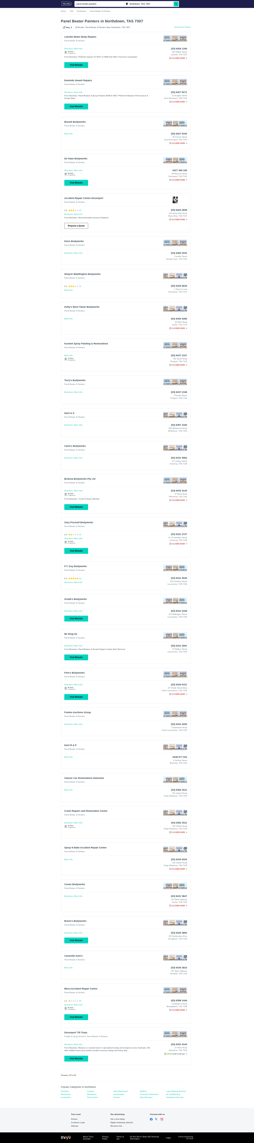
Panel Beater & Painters (74, 41)
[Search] (176, 4)
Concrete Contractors (149, 1094)
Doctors (117, 1097)
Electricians (66, 1094)
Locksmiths (66, 1097)
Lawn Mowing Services (176, 1091)
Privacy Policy (105, 1138)
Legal (168, 1138)
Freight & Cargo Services (75, 1036)
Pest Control (92, 1097)
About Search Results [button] (182, 27)
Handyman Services (174, 1097)
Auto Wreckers (146, 1097)
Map (68, 27)
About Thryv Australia (88, 1138)
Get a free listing (117, 1119)
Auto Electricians (121, 1091)
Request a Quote (76, 226)
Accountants (119, 1094)
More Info (78, 49)
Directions (68, 49)
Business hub (116, 1126)
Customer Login (78, 1122)
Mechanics (91, 1094)
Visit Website (76, 65)
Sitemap (74, 1126)
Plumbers (65, 1091)
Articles (74, 1119)
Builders (143, 1091)
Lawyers (90, 1091)
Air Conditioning (173, 1094)
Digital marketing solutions (121, 1122)
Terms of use (120, 1138)
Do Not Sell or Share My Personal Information (144, 1138)
